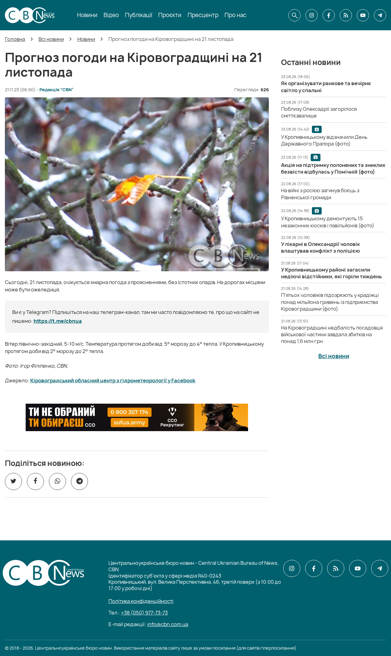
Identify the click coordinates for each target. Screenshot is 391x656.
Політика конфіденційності (141, 601)
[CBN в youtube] (363, 15)
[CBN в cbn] (346, 15)
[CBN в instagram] (311, 15)
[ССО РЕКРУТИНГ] (137, 417)
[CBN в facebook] (329, 15)
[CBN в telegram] (380, 15)
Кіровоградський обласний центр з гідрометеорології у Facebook (112, 380)
